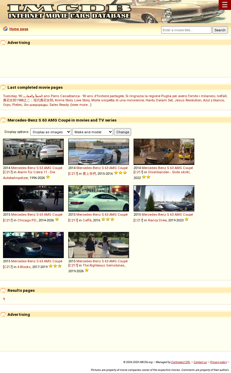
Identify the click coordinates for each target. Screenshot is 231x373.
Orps (7, 105)
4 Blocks (24, 267)
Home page (18, 29)
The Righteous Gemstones (104, 265)
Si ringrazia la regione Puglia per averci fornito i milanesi (170, 96)
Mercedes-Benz (23, 168)
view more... (81, 105)
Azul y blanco (213, 100)
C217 (8, 172)
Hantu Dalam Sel (159, 100)
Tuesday (10, 96)
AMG (47, 168)
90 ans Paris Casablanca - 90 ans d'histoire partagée (71, 96)
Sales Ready (59, 105)
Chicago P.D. (27, 220)
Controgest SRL (180, 362)
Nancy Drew (157, 220)
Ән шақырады (36, 105)
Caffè (87, 220)
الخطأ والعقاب (33, 96)
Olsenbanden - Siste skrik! (168, 172)
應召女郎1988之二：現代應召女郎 (28, 100)
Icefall (221, 96)
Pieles (17, 105)
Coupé (57, 168)
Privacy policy (218, 362)
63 (41, 168)
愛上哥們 (89, 173)
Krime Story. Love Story (72, 100)
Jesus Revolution (187, 100)
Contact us (200, 362)
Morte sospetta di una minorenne (117, 100)
